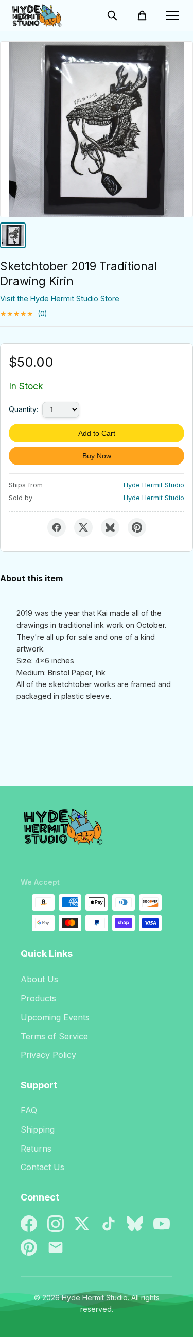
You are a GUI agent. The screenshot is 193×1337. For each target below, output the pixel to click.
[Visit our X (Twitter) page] (82, 1223)
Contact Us (42, 1167)
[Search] (112, 15)
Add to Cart (96, 433)
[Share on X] (83, 527)
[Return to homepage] (96, 831)
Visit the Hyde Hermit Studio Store (59, 298)
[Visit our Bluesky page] (135, 1223)
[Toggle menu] (172, 15)
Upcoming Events (55, 1017)
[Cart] (142, 15)
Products (38, 998)
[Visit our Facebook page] (29, 1223)
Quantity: (23, 409)
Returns (36, 1148)
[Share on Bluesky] (110, 527)
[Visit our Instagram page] (55, 1223)
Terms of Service (54, 1036)
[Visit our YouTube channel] (161, 1223)
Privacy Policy (48, 1055)
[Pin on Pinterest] (137, 527)
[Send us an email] (55, 1247)
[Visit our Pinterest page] (29, 1247)
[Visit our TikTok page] (108, 1223)
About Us (39, 979)
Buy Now (96, 456)
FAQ (29, 1110)
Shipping (38, 1129)
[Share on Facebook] (56, 527)
